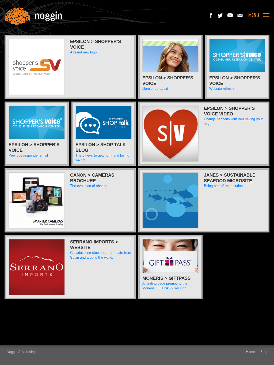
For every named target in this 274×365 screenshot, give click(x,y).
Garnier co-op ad (155, 89)
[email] (240, 15)
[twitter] (220, 15)
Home (250, 352)
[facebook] (211, 15)
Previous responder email (28, 155)
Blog (263, 352)
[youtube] (230, 15)
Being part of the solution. (224, 186)
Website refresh (221, 89)
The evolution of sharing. (89, 186)
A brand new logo (83, 52)
